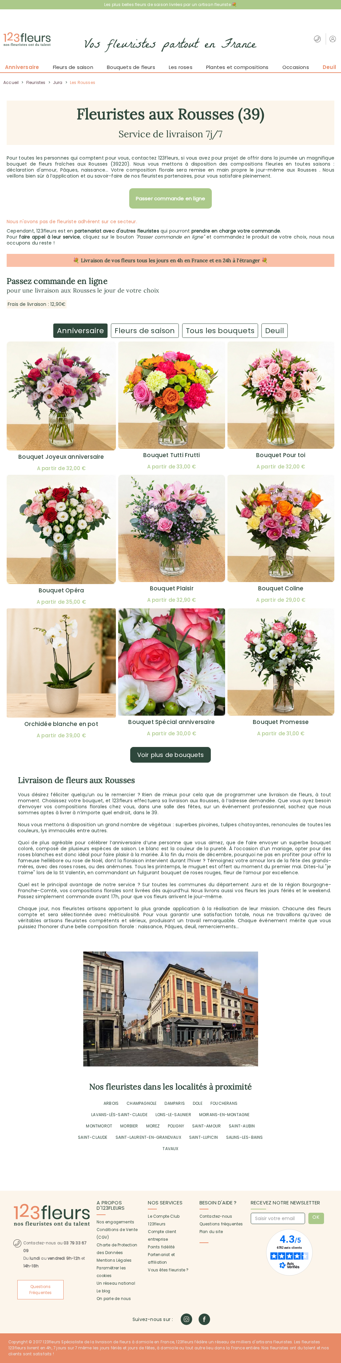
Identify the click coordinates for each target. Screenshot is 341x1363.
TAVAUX (170, 1148)
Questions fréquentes (221, 1224)
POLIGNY (176, 1126)
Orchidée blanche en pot (61, 724)
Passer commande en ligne (170, 198)
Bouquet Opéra (61, 590)
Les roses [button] (180, 67)
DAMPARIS (175, 1103)
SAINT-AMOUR (206, 1126)
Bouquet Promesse (281, 722)
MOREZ (153, 1126)
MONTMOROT (99, 1126)
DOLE (197, 1103)
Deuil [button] (329, 67)
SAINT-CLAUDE (92, 1137)
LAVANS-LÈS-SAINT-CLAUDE (119, 1114)
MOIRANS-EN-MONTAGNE (224, 1114)
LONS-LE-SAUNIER (173, 1114)
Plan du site (211, 1231)
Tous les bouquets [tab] (220, 331)
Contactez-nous (215, 1216)
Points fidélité (161, 1247)
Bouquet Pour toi (280, 455)
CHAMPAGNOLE (142, 1103)
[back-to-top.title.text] (332, 1298)
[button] (333, 38)
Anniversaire (22, 67)
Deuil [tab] (274, 331)
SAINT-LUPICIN (203, 1137)
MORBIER (129, 1126)
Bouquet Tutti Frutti (171, 455)
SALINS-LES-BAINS (244, 1137)
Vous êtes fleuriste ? (168, 1270)
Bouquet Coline (281, 588)
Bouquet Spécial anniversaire (171, 722)
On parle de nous (114, 1298)
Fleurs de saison (73, 67)
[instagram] (186, 1319)
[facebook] (204, 1319)
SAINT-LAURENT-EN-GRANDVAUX (148, 1137)
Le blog (103, 1291)
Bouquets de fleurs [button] (131, 67)
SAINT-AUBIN (242, 1126)
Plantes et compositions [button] (237, 67)
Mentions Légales (114, 1260)
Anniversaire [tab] (80, 331)
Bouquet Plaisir (171, 588)
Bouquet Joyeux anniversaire (61, 457)
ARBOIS (111, 1103)
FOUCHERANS (223, 1103)
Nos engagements (115, 1222)
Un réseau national (116, 1283)
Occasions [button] (295, 67)
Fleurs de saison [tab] (145, 331)
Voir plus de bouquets (170, 755)
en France (196, 260)
